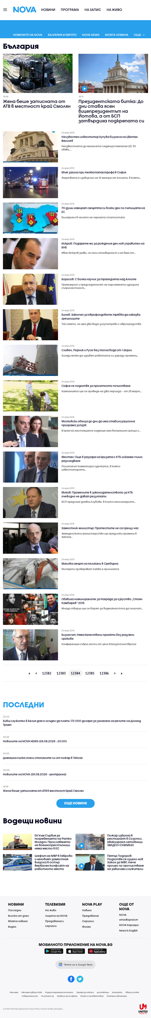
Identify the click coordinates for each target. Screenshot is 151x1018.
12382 (46, 673)
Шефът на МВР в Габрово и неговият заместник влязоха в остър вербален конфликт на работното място (54, 862)
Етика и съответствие (91, 996)
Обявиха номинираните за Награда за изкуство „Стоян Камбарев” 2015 (102, 601)
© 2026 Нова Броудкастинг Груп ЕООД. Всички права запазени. (33, 1009)
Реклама (14, 992)
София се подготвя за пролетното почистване (96, 385)
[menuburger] (5, 9)
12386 (104, 673)
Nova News (90, 34)
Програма (70, 10)
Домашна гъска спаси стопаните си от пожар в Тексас (43, 757)
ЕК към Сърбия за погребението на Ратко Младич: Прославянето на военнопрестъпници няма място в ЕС (53, 842)
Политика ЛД (47, 996)
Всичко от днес (18, 915)
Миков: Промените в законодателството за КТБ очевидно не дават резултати (97, 494)
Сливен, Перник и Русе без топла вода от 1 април (97, 350)
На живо (114, 10)
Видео (12, 926)
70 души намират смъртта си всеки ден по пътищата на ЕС (103, 209)
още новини (75, 803)
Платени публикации (117, 996)
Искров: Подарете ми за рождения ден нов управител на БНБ (103, 245)
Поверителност (30, 996)
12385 (89, 673)
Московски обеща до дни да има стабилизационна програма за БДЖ (98, 423)
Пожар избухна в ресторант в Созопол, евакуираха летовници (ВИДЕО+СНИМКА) (125, 840)
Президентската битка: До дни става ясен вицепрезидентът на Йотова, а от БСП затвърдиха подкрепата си (111, 111)
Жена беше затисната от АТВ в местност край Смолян (37, 104)
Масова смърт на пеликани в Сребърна (90, 563)
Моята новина (116, 34)
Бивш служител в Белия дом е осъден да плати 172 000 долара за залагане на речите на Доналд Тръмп (72, 722)
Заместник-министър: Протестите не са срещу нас (100, 528)
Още (137, 34)
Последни (14, 910)
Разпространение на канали (59, 992)
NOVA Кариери (129, 925)
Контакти (117, 992)
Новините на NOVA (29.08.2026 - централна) (34, 774)
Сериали (88, 921)
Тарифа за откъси (85, 992)
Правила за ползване (67, 996)
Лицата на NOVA (56, 915)
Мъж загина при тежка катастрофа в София (94, 172)
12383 (61, 673)
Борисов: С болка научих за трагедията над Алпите (99, 279)
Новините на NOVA (27, 34)
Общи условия (132, 992)
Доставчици (103, 992)
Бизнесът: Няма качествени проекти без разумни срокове (98, 636)
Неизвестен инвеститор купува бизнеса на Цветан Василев (100, 138)
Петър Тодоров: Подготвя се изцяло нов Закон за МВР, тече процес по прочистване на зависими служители (125, 862)
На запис (93, 10)
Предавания (90, 915)
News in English (128, 930)
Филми (86, 926)
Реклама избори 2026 (31, 992)
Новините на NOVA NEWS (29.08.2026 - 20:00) (35, 741)
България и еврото (62, 34)
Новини (48, 10)
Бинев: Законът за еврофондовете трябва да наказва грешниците (101, 316)
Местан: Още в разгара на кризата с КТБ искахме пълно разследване (102, 458)
